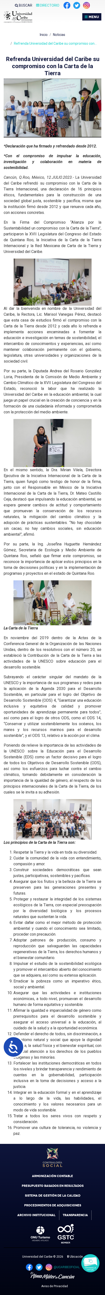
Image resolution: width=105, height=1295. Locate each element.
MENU (93, 17)
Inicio (44, 35)
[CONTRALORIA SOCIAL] (52, 1157)
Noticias (59, 35)
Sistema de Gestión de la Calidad (52, 1196)
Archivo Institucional (36, 1215)
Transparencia (75, 1215)
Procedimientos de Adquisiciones (52, 1205)
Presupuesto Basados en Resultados (53, 1186)
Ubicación (76, 1256)
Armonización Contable (52, 1176)
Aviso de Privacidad (54, 1286)
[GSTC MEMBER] (62, 1233)
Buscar (25, 5)
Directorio (49, 5)
